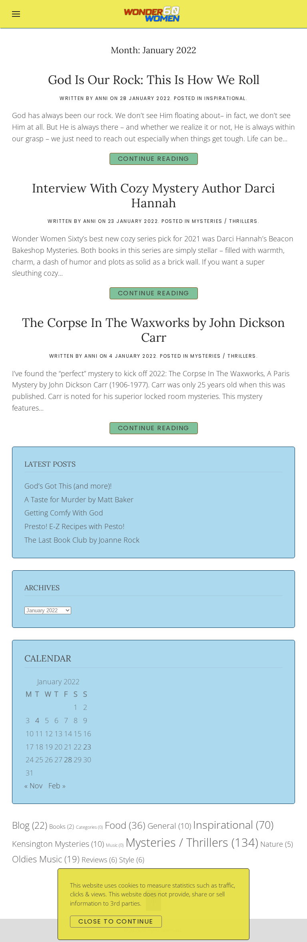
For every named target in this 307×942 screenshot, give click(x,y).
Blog (29, 825)
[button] (16, 14)
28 (68, 759)
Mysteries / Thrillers (225, 221)
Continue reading (153, 158)
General (169, 825)
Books (61, 826)
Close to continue (116, 921)
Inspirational (225, 98)
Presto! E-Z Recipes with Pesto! (74, 526)
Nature (276, 844)
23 (87, 747)
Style (131, 859)
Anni (101, 98)
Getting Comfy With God (63, 512)
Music (115, 845)
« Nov (33, 785)
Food (125, 825)
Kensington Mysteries (58, 843)
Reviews (99, 859)
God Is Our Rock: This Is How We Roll (153, 79)
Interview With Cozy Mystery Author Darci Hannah (153, 195)
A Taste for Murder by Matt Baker (79, 499)
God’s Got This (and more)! (68, 486)
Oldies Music (46, 859)
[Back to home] (153, 14)
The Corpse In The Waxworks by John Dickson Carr (153, 330)
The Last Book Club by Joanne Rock (82, 540)
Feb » (57, 785)
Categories (89, 827)
